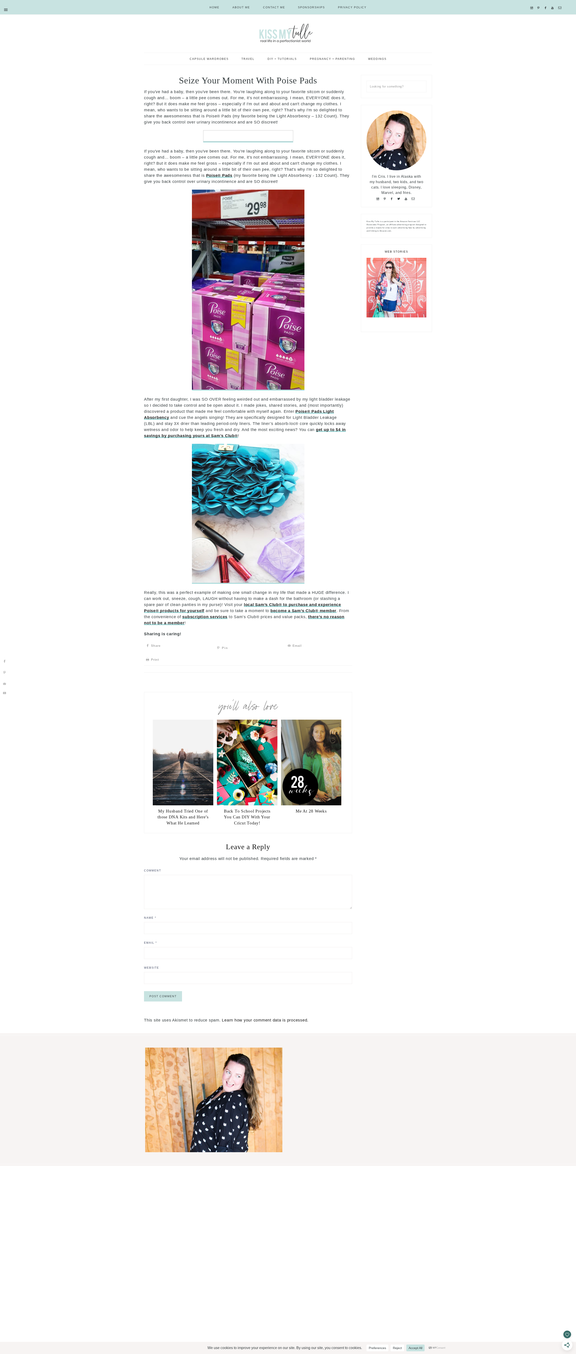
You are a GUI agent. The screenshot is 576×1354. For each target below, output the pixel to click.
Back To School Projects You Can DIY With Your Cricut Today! (247, 817)
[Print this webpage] (4, 692)
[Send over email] (4, 683)
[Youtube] (553, 2)
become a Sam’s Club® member (303, 611)
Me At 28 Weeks (311, 811)
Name (150, 917)
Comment (152, 870)
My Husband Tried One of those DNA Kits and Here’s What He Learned (183, 817)
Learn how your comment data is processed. (265, 1020)
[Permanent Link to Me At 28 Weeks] (311, 804)
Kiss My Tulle (288, 33)
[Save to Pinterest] (4, 672)
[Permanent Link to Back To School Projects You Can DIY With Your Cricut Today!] (247, 804)
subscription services (204, 617)
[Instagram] (533, 2)
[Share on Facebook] (4, 661)
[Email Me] (561, 2)
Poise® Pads (219, 175)
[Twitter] (400, 198)
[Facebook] (546, 2)
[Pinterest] (539, 2)
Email (150, 942)
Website (151, 967)
